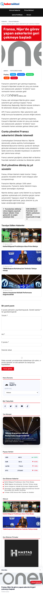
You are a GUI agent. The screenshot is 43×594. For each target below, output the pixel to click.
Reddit (6, 78)
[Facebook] (5, 406)
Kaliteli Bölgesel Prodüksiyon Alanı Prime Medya (19, 482)
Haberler (4, 21)
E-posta (5, 342)
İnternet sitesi (7, 350)
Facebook (21, 74)
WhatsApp (30, 74)
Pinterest (14, 78)
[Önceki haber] (32, 420)
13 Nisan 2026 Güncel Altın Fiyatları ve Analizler (19, 492)
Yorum (5, 315)
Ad (3, 334)
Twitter (13, 74)
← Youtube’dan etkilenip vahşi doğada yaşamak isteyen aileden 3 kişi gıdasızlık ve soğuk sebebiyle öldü (12, 213)
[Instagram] (16, 406)
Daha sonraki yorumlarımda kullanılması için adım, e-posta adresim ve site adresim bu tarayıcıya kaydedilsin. (21, 362)
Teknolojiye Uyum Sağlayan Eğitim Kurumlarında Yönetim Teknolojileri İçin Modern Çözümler (21, 489)
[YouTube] (22, 406)
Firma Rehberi (29, 10)
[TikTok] (27, 406)
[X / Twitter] (10, 406)
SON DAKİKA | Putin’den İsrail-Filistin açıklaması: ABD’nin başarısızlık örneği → (33, 214)
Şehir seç (8, 388)
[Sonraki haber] (37, 420)
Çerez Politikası (17, 15)
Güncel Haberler (14, 10)
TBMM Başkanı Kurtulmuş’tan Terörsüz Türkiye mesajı (20, 484)
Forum (29, 15)
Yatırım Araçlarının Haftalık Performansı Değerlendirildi (21, 486)
